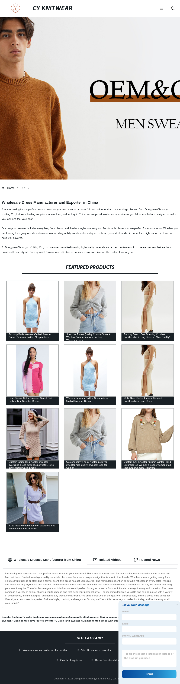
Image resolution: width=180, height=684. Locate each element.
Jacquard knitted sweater (83, 617)
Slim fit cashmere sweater (96, 650)
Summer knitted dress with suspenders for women (111, 620)
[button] (161, 8)
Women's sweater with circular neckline (45, 650)
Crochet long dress (71, 659)
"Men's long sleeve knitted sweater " (34, 620)
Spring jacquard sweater (114, 617)
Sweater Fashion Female (16, 617)
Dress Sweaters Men (107, 659)
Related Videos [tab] (110, 560)
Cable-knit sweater (69, 620)
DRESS (26, 188)
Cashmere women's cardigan (50, 617)
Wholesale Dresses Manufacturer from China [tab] (47, 560)
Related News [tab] (149, 560)
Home (11, 188)
